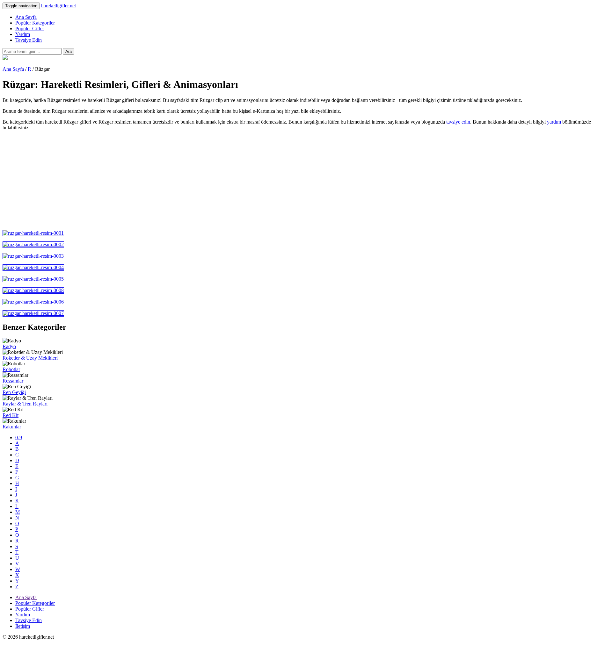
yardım (554, 122)
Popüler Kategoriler (35, 22)
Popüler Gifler (29, 28)
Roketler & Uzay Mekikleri (30, 358)
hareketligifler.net (58, 5)
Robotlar (11, 369)
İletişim (22, 626)
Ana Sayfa (26, 17)
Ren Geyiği (14, 392)
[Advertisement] (194, 180)
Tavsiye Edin (28, 40)
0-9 (18, 437)
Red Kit (10, 415)
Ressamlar (13, 380)
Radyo (9, 346)
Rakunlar (12, 426)
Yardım (22, 34)
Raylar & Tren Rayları (25, 403)
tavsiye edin (458, 122)
